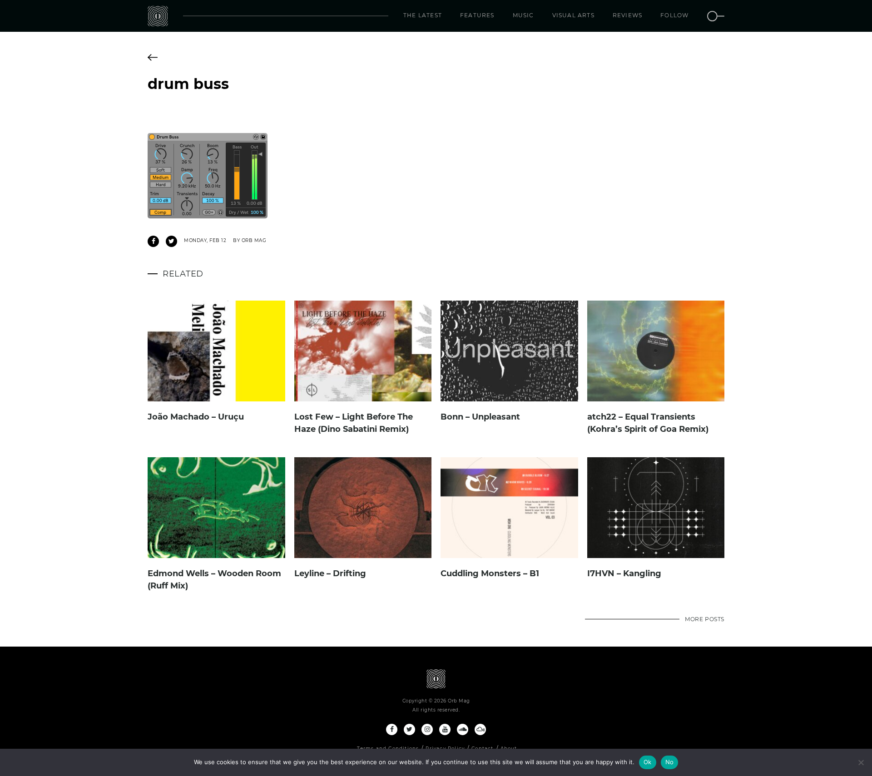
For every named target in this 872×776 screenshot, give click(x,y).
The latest (422, 15)
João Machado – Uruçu (196, 417)
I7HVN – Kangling (624, 573)
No (669, 762)
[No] (860, 762)
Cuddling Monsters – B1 (490, 573)
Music (523, 15)
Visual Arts (573, 15)
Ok (648, 762)
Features (477, 15)
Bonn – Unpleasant (480, 417)
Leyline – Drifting (330, 573)
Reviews (627, 15)
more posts (704, 619)
